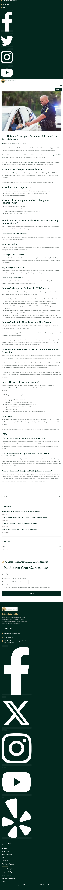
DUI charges (15, 173)
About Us (4, 848)
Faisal (15, 143)
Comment (5, 585)
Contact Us (5, 861)
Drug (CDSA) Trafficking (8, 878)
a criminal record (6, 358)
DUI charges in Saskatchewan (31, 162)
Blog (4, 546)
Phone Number (6, 578)
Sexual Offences (6, 875)
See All (3, 881)
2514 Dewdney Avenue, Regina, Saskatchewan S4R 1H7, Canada (18, 7)
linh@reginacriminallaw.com (12, 633)
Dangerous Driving (7, 872)
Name (4, 575)
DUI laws (17, 292)
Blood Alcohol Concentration (20, 191)
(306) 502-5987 (7, 4)
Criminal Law (6, 550)
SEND (32, 593)
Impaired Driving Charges (9, 869)
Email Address (6, 582)
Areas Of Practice (7, 854)
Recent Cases (5, 851)
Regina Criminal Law (11, 614)
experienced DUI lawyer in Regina (11, 388)
